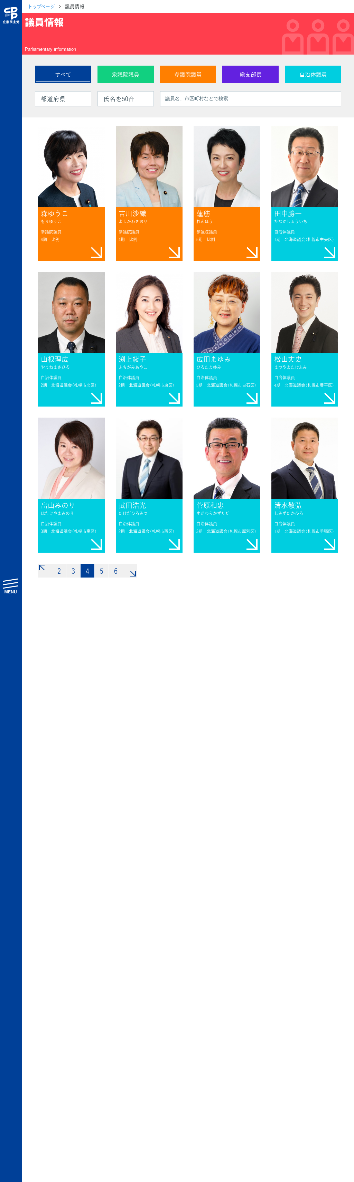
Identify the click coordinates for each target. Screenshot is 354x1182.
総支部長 (251, 74)
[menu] (11, 585)
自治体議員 (313, 74)
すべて (63, 74)
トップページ (41, 6)
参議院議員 (188, 74)
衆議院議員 (125, 74)
